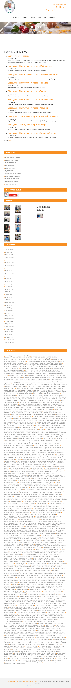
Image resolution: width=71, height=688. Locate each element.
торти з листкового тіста (19, 629)
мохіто (34, 461)
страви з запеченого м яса (45, 588)
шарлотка (49, 648)
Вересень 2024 (9, 262)
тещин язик (14, 625)
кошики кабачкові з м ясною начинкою (51, 422)
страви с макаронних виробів (48, 610)
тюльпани (19, 632)
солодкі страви (60, 577)
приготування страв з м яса (52, 532)
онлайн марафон (51, 484)
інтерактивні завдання (51, 662)
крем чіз (38, 425)
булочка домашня (32, 363)
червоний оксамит (45, 646)
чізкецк (41, 648)
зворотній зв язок (48, 407)
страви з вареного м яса (29, 586)
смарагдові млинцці (32, 575)
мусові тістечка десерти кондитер (23, 463)
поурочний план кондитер (55, 508)
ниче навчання (32, 473)
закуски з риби (24, 402)
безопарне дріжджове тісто (47, 358)
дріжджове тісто (22, 395)
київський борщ (49, 416)
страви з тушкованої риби (32, 609)
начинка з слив (14, 470)
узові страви (24, 634)
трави (58, 629)
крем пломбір (31, 424)
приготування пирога (32, 526)
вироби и (24, 375)
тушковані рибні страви (45, 630)
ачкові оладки (51, 356)
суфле (63, 612)
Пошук (39, 30)
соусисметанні (15, 581)
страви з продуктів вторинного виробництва (46, 598)
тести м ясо (38, 621)
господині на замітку (37, 388)
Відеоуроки (9, 171)
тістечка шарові (58, 632)
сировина (28, 570)
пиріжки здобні (33, 500)
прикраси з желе (53, 537)
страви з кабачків (22, 589)
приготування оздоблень (52, 525)
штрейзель (61, 656)
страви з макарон (33, 593)
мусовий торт (52, 461)
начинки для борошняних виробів (23, 471)
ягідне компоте (14, 658)
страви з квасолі (58, 589)
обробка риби (26, 479)
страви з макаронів (47, 593)
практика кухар (44, 512)
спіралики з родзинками (49, 581)
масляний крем (57, 449)
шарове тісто (16, 649)
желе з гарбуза (14, 397)
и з (57, 407)
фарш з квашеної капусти (26, 635)
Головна (16, 18)
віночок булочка (18, 385)
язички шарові (26, 658)
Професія (52, 18)
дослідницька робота (47, 392)
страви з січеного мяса (43, 605)
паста (57, 489)
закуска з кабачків (32, 400)
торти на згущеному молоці (39, 629)
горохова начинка (22, 388)
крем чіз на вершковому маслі (29, 427)
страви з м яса (20, 593)
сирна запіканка (56, 567)
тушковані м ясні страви (27, 630)
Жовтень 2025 (9, 257)
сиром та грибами (39, 570)
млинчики (25, 459)
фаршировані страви (58, 637)
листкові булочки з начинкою (29, 440)
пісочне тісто (40, 549)
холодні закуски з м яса (47, 641)
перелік (22, 491)
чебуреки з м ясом (31, 646)
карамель (39, 411)
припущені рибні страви (20, 539)
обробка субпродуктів (40, 479)
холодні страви (32, 643)
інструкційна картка (59, 660)
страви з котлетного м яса (52, 591)
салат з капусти (56, 560)
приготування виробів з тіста (45, 514)
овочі (19, 480)
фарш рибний (19, 637)
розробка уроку (54, 556)
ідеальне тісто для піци (31, 660)
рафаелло (12, 551)
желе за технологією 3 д (29, 397)
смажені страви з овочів (43, 574)
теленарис (28, 614)
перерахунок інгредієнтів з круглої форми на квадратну (42, 494)
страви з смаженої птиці (51, 603)
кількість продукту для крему (24, 437)
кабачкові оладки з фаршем (25, 411)
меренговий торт (49, 454)
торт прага (32, 627)
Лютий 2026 (8, 252)
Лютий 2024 (8, 276)
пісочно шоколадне (53, 549)
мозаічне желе (35, 459)
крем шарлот (45, 427)
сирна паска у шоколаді (34, 568)
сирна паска (20, 568)
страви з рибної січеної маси (15, 602)
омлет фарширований (24, 484)
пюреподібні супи (49, 547)
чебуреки (20, 646)
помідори (15, 505)
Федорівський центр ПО (11, 681)
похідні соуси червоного (56, 510)
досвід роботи (34, 392)
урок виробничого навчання (45, 634)
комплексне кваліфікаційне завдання (25, 418)
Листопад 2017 (9, 342)
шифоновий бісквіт (54, 649)
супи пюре (55, 612)
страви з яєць (32, 610)
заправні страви (19, 407)
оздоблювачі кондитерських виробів (46, 480)
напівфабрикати (26, 464)
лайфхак (41, 437)
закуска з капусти (46, 400)
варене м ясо (24, 368)
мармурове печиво (23, 449)
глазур (39, 386)
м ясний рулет (37, 444)
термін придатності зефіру (54, 616)
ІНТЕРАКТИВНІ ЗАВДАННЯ (12, 176)
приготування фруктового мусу (52, 535)
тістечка (48, 632)
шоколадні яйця (38, 656)
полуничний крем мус (27, 503)
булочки (42, 363)
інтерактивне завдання (33, 662)
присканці (33, 539)
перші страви (18, 496)
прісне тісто (19, 547)
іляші (49, 660)
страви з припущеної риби (49, 596)
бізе (60, 365)
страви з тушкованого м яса (44, 607)
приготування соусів (33, 532)
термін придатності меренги (55, 617)
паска (52, 489)
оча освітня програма (31, 489)
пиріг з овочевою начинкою (24, 498)
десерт (23, 390)
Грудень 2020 (9, 316)
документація (23, 392)
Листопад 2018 (9, 339)
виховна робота (16, 377)
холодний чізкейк (20, 641)
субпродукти (41, 612)
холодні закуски (32, 641)
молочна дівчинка (48, 459)
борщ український (52, 361)
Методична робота (11, 160)
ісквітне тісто (21, 664)
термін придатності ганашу (34, 616)
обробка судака (54, 479)
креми (53, 427)
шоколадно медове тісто (54, 655)
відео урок (59, 381)
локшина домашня (47, 440)
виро (44, 374)
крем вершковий (43, 424)
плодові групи (56, 501)
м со (28, 444)
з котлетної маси (58, 397)
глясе (13, 388)
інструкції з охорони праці (14, 662)
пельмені (16, 491)
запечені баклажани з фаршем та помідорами (34, 404)
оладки (51, 482)
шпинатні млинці (51, 656)
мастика (46, 451)
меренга (25, 454)
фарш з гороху (61, 634)
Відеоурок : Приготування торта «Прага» (27, 90)
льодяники (30, 442)
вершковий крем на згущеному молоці (30, 372)
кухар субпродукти (57, 435)
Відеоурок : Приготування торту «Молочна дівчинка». (33, 74)
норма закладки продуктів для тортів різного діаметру (47, 475)
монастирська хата (24, 461)
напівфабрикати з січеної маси (32, 466)
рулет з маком (38, 558)
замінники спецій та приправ (52, 402)
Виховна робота (10, 163)
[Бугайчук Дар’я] (18, 218)
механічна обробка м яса (37, 457)
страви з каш (47, 589)
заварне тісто (27, 399)
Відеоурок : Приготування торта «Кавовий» (28, 107)
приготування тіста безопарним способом (25, 535)
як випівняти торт (48, 658)
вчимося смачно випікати (21, 381)
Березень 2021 (9, 313)
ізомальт (43, 660)
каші (12, 414)
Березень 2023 (9, 292)
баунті (30, 358)
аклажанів (42, 356)
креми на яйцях (16, 429)
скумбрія (47, 572)
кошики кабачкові (31, 422)
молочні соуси (10, 461)
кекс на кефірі (37, 416)
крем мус (23, 424)
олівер (13, 484)
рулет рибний (32, 560)
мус (39, 461)
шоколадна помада (39, 651)
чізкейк (35, 648)
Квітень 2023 (9, 289)
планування (27, 501)
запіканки (29, 407)
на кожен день (41, 463)
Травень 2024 (9, 268)
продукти (53, 542)
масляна (35, 449)
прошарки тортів (22, 546)
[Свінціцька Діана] (18, 208)
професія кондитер (42, 544)
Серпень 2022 (9, 300)
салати (50, 563)
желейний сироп (44, 397)
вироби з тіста (14, 375)
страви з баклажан (38, 584)
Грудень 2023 (9, 281)
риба (26, 551)
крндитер (48, 429)
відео (52, 381)
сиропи (23, 572)
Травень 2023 (9, 286)
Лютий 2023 (8, 294)
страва (14, 584)
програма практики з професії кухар (36, 542)
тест (24, 621)
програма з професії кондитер (53, 540)
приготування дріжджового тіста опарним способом (37, 518)
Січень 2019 (8, 334)
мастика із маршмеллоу (56, 452)
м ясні (45, 444)
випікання (31, 374)
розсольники (22, 558)
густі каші (52, 388)
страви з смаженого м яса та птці (29, 603)
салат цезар (31, 563)
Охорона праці (10, 165)
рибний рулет (15, 553)
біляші (24, 366)
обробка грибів (54, 477)
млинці (18, 459)
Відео (33, 18)
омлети (36, 484)
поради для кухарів (48, 505)
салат (48, 560)
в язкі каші (15, 368)
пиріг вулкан (58, 496)
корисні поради (31, 420)
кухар (47, 435)
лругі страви (21, 442)
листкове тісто (61, 438)
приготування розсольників (26, 530)
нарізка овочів (49, 466)
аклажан (34, 356)
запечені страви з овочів (31, 406)
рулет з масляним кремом (54, 558)
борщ (43, 361)
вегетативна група (31, 370)
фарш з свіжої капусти (54, 635)
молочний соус (60, 459)
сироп (49, 570)
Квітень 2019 (9, 332)
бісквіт (30, 366)
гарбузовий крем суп (45, 385)
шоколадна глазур (25, 651)
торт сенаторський (52, 627)
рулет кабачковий (20, 560)
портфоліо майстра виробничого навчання (43, 507)
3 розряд (8, 356)
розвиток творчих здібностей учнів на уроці (32, 556)
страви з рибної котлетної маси (55, 600)
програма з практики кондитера (31, 540)
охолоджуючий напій (37, 487)
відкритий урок (58, 383)
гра (47, 388)
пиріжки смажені (16, 501)
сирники (20, 570)
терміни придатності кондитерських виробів (41, 619)
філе (51, 639)
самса (33, 565)
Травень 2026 (9, 249)
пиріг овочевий (60, 498)
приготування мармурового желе (49, 521)
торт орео (59, 625)
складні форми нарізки (34, 572)
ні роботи (44, 477)
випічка (39, 374)
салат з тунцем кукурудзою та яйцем (50, 561)
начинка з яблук (26, 470)
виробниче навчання (35, 375)
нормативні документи (32, 477)
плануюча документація (41, 501)
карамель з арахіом (50, 411)
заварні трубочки (39, 399)
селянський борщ (44, 567)
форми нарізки (15, 639)
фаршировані (30, 637)
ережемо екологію (56, 395)
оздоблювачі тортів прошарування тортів (33, 482)
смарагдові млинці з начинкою (51, 575)
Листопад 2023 (9, 284)
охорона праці (51, 487)
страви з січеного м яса (25, 605)
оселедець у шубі (42, 486)
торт (53, 625)
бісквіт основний (40, 366)
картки (20, 413)
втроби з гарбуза (55, 379)
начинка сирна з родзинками (54, 470)
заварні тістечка (51, 399)
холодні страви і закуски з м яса (21, 644)
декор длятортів (14, 390)
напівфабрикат (14, 464)
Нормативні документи (12, 157)
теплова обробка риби (54, 614)
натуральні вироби (16, 468)
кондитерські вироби (18, 420)
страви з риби (38, 600)
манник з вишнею (45, 447)
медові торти (16, 454)
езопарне (39, 395)
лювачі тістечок (58, 442)
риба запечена (34, 551)
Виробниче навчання (12, 179)
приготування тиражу (47, 533)
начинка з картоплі (51, 468)
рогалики (18, 554)
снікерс (39, 577)
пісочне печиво (28, 549)
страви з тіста (47, 609)
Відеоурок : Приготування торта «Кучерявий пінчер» (33, 132)
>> (11, 140)
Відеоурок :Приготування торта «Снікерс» (28, 124)
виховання (54, 375)
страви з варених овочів (54, 584)
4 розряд (26, 355)
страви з (27, 584)
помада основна (42, 503)
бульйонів (58, 363)
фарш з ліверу (41, 635)
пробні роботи (43, 539)
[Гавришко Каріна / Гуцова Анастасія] (18, 236)
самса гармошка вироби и (46, 565)
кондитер (44, 418)
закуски (57, 400)
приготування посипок (40, 528)
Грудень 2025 (9, 254)
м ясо (47, 445)
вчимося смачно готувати (40, 381)
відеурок (49, 383)
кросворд (56, 429)
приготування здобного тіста (29, 519)
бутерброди (54, 365)
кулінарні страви (14, 433)
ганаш (34, 385)
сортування (36, 579)
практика (34, 512)
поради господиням (34, 505)
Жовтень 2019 (9, 326)
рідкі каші (41, 560)
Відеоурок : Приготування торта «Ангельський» (30, 99)
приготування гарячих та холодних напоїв (19, 516)
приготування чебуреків (25, 514)
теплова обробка (39, 614)
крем (16, 424)
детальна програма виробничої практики (48, 390)
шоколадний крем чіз (48, 653)
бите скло (37, 359)
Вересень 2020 (9, 318)
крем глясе (54, 424)
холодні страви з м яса (47, 643)
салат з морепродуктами (27, 561)
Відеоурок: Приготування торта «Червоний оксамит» (33, 116)
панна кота (45, 489)
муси (44, 461)
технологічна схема (45, 623)
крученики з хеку (18, 431)
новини (24, 475)
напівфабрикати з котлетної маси (44, 464)
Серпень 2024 (9, 265)
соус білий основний (53, 579)
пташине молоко (30, 547)
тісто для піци (14, 634)
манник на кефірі (58, 447)
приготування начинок (34, 525)
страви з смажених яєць (45, 602)
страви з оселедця (34, 595)
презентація (56, 512)
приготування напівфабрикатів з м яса (41, 523)
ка (55, 409)
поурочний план (39, 508)
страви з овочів (21, 595)
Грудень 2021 (9, 305)
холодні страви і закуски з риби (44, 644)
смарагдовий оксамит (16, 575)
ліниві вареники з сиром (17, 444)
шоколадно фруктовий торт (34, 655)
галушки (28, 385)
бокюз (23, 361)
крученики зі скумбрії (33, 431)
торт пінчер (41, 627)
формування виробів (28, 639)
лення (15, 438)
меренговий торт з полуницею (32, 456)
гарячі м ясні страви (19, 386)
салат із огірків (42, 563)
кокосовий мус (61, 416)
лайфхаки (49, 437)
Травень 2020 (9, 321)
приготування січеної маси (28, 533)
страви (20, 584)
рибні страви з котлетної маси (41, 553)
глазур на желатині (49, 386)
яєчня (19, 660)
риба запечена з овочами (49, 551)
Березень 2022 (9, 302)
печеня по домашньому (33, 496)
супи (48, 612)
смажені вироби (15, 574)
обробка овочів (15, 479)
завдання (62, 399)
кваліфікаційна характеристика (44, 414)
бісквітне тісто (52, 366)
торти (63, 627)
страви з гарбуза (17, 588)
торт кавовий (22, 627)
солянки (28, 579)
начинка (27, 468)
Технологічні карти (11, 184)
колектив (8, 418)
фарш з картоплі (10, 635)
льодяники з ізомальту (43, 442)
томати (47, 625)
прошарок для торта (36, 546)
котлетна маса (18, 422)
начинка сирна (38, 470)
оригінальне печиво (21, 486)
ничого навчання (44, 473)
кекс (21, 416)
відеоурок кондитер (29, 383)
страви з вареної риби (47, 586)
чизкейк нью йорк (25, 648)
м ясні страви (38, 445)
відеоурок (16, 383)
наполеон (60, 463)
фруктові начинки (43, 639)
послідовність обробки (24, 508)
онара (42, 484)
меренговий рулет (35, 454)
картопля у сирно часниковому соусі (45, 413)
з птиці (18, 399)
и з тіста (50, 409)
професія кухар (28, 544)
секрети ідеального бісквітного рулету (22, 567)
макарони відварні (18, 447)
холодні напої (20, 643)
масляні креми (37, 451)
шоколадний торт (18, 655)
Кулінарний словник (11, 181)
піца (62, 549)
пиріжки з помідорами (18, 500)
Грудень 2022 (9, 297)
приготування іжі (40, 537)
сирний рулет (48, 568)
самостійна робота (23, 565)
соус (43, 579)
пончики (23, 505)
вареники (34, 368)
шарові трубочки (28, 649)
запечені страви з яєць (49, 406)
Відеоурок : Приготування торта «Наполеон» (29, 82)
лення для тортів (49, 438)
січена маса (13, 614)
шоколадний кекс (20, 653)
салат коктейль (20, 563)
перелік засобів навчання (35, 491)
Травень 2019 (9, 329)
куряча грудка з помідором (30, 433)
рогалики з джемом (29, 554)
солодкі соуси (49, 577)
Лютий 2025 (8, 260)
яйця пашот (37, 658)
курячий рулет (10, 435)
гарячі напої (31, 386)
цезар (59, 644)
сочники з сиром (28, 581)
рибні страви (25, 553)
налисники (51, 463)
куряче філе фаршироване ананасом (53, 433)
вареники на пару (58, 368)
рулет (30, 558)
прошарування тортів (52, 546)
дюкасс (32, 395)
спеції (37, 581)
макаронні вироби (32, 447)
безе (35, 358)
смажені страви (28, 574)
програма (53, 539)
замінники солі (36, 402)
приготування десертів (43, 516)
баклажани (23, 358)
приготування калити (48, 519)
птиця (40, 547)
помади (51, 503)
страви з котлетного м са (33, 591)
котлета (41, 420)
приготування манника (28, 521)
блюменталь (15, 361)
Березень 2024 (9, 273)
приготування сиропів (45, 530)
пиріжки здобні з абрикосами (50, 500)
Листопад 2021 (9, 308)
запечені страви (15, 406)
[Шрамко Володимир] (18, 227)
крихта (41, 429)
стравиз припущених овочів (25, 612)
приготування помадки (50, 526)
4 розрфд (17, 356)
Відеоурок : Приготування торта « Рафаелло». (30, 65)
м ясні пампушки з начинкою (23, 445)
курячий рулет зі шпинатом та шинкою (30, 435)
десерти (30, 390)
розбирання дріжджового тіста (48, 554)
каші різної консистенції (23, 414)
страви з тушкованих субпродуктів (21, 607)
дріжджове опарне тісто (51, 393)
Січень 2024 (8, 278)
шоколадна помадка (54, 651)
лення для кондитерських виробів (30, 438)
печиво (44, 496)
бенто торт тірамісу (25, 359)
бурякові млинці (15, 365)
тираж (42, 625)
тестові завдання (49, 621)
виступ (46, 375)
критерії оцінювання (31, 429)
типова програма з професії (28, 625)
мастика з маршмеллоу (38, 452)
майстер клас (55, 445)
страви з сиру (31, 602)
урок (32, 634)
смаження (55, 572)
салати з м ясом (60, 563)
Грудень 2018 (9, 337)
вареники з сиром (45, 368)
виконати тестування (18, 374)
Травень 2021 (9, 310)
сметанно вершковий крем (26, 577)
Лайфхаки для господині (13, 173)
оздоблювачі (27, 480)
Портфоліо (42, 18)
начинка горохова (37, 468)
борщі (15, 363)
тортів (52, 629)
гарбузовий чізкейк (60, 385)
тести (30, 621)
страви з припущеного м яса (29, 596)
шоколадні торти (25, 656)
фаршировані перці (42, 637)
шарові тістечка (41, 649)
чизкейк (15, 648)
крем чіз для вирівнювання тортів (53, 425)
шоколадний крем (34, 653)
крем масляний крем (27, 425)
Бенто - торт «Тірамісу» (19, 55)
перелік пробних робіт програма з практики (46, 493)
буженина (21, 363)
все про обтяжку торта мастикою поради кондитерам (30, 379)
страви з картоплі (35, 589)
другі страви (37, 393)
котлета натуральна (52, 420)
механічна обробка (21, 457)
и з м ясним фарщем (39, 409)
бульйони (50, 363)
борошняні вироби (33, 361)
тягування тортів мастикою (34, 632)
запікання (37, 407)
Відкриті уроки (10, 168)
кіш (36, 437)
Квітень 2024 (9, 270)
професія (19, 544)
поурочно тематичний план (37, 510)
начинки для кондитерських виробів (48, 471)
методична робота (50, 456)
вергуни (55, 370)
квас (17, 416)
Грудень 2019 (9, 324)
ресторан (20, 551)
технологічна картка (29, 623)
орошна (32, 486)
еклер (46, 395)
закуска (22, 400)
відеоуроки (41, 383)
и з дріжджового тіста (22, 409)
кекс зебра (28, 416)
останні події (24, 487)
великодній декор (45, 370)
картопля (27, 413)
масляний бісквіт (45, 449)
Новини (24, 18)
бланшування (46, 359)
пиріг (50, 496)
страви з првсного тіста (50, 595)
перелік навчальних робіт (54, 491)
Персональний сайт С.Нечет (30, 681)
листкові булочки (11, 440)
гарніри (7, 386)
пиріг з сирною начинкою (44, 498)
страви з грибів (29, 588)
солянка (20, 579)
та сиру (21, 614)
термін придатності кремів (35, 617)
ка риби (59, 409)
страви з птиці (27, 600)
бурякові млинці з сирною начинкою (35, 365)
